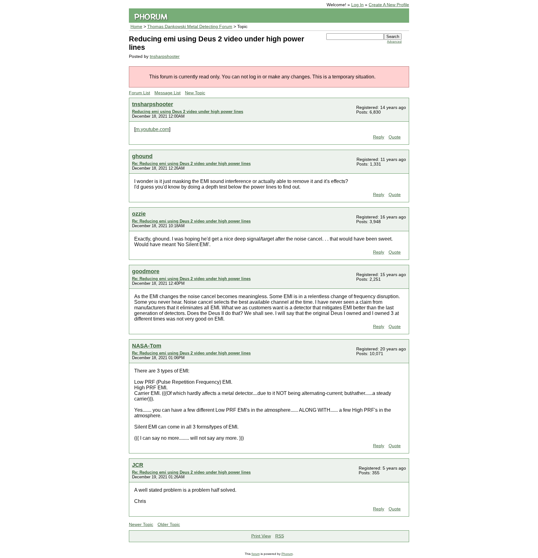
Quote (395, 137)
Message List (167, 93)
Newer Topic (141, 524)
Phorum (287, 554)
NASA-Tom (146, 345)
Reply (378, 137)
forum (256, 554)
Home (136, 26)
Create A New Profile (389, 4)
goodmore (145, 271)
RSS (279, 536)
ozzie (139, 213)
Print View (261, 536)
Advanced (394, 41)
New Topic (195, 93)
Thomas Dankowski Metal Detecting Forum (189, 26)
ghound (142, 156)
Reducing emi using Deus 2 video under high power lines (187, 111)
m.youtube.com (152, 129)
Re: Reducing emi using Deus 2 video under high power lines (191, 163)
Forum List (139, 93)
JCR (137, 465)
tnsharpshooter (165, 56)
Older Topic (169, 524)
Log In (357, 4)
